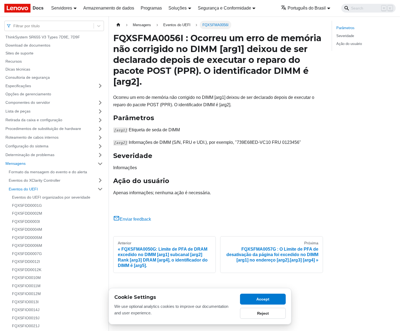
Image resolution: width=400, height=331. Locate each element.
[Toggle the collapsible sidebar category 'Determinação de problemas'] (100, 155)
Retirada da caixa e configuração (33, 120)
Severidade (345, 36)
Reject (263, 313)
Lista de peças (17, 111)
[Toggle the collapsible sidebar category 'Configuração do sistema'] (100, 146)
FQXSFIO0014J (25, 310)
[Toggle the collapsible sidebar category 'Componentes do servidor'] (100, 102)
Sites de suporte (19, 53)
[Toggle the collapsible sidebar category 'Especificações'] (100, 85)
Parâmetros (345, 28)
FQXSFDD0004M (27, 229)
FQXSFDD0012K (26, 270)
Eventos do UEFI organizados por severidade (51, 197)
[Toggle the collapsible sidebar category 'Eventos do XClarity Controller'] (100, 180)
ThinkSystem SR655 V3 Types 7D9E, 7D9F (42, 37)
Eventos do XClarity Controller (34, 180)
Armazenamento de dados (108, 8)
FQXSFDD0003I (26, 221)
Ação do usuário (349, 44)
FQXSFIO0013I (25, 302)
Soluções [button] (177, 8)
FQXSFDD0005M (27, 237)
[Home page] (118, 25)
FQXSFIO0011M (26, 286)
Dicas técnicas (17, 69)
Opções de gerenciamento (28, 94)
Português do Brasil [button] (307, 8)
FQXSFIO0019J (25, 318)
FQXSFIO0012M (26, 293)
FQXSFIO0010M (26, 277)
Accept (262, 299)
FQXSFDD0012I (26, 261)
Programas (151, 8)
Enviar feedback (135, 219)
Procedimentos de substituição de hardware (43, 128)
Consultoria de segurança (27, 77)
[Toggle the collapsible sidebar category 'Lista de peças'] (100, 111)
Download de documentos (27, 45)
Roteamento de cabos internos (32, 137)
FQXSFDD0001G (27, 205)
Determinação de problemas (29, 155)
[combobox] (13, 26)
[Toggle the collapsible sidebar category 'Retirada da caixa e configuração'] (100, 120)
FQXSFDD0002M (27, 213)
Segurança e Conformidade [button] (224, 8)
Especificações (18, 85)
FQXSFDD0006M (27, 245)
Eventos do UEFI (23, 189)
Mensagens (15, 163)
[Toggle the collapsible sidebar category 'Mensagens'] (100, 163)
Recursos (13, 61)
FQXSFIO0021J (25, 326)
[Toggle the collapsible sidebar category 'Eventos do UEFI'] (100, 189)
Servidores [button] (61, 8)
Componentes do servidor (27, 102)
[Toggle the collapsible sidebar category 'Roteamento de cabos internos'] (100, 137)
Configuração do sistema (26, 146)
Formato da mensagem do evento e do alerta (48, 172)
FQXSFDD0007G (27, 253)
